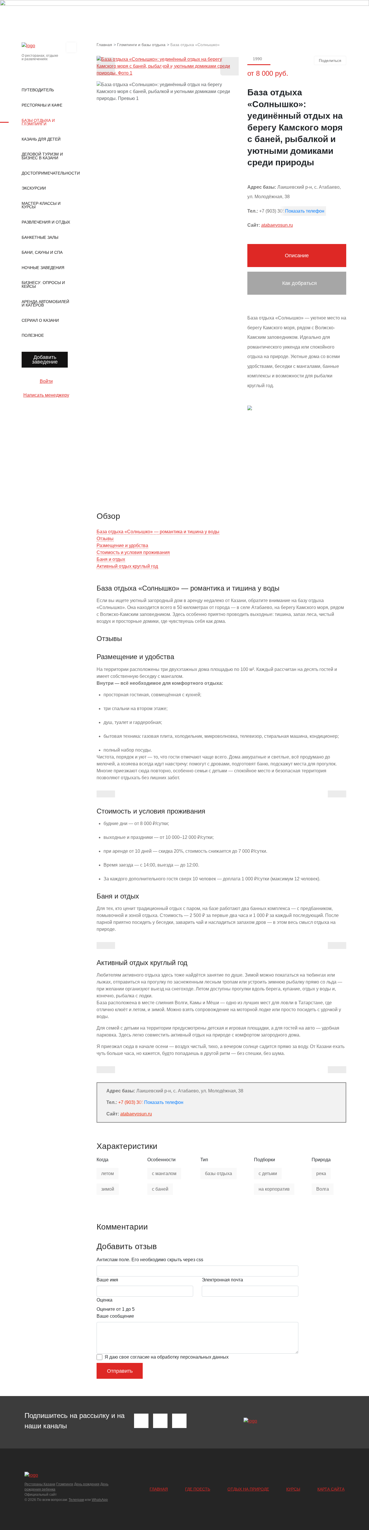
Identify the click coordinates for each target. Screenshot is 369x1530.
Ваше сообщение (115, 1316)
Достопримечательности (46, 173)
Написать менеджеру (46, 395)
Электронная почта (222, 1279)
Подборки (264, 1159)
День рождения (86, 1484)
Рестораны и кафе (42, 105)
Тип (204, 1159)
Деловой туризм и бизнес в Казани (42, 156)
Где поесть (197, 1489)
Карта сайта (330, 1489)
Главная (159, 1489)
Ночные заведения (43, 267)
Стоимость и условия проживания (133, 552)
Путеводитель (38, 90)
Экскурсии (34, 188)
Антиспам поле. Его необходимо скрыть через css (150, 1259)
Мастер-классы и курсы (41, 205)
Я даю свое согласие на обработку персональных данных (167, 1357)
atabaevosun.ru (277, 225)
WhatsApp (100, 1500)
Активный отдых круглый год (127, 566)
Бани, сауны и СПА (42, 252)
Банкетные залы (40, 237)
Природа (321, 1159)
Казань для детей (41, 139)
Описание (297, 255)
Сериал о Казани (40, 320)
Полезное (33, 335)
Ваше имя (107, 1279)
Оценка (104, 1300)
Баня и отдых (111, 559)
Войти (46, 381)
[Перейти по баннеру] (184, 12)
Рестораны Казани (40, 1484)
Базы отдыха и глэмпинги (38, 122)
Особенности (161, 1159)
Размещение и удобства (122, 545)
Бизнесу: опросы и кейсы (43, 284)
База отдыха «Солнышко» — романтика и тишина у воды (158, 531)
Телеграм (76, 1500)
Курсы (293, 1489)
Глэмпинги (64, 1484)
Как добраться (299, 283)
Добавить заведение (45, 359)
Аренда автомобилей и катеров (45, 303)
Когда (102, 1159)
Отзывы (105, 538)
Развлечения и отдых (46, 222)
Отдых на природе (248, 1489)
